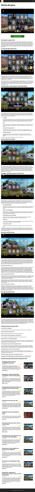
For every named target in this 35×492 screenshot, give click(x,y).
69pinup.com (22, 490)
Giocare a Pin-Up (17, 36)
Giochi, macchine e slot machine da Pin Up (16, 7)
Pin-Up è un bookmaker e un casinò (5, 7)
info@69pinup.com (16, 490)
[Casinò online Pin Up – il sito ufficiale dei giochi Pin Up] (2, 1)
